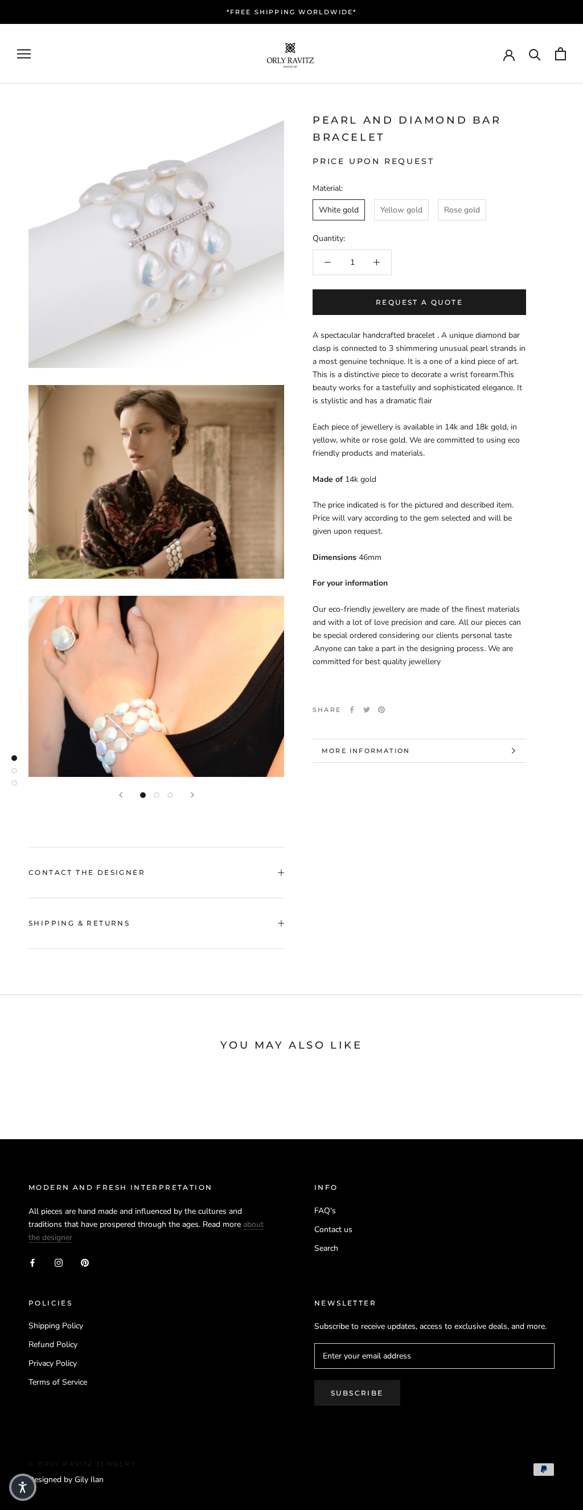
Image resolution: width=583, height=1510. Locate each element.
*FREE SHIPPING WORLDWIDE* (292, 12)
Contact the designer (86, 872)
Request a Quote (419, 302)
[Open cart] (560, 53)
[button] (22, 1487)
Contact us (333, 1229)
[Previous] (120, 794)
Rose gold (462, 209)
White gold (339, 209)
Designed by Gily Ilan (66, 1479)
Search (326, 1248)
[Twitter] (366, 709)
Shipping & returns (79, 923)
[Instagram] (59, 1261)
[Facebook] (351, 709)
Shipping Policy (55, 1325)
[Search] (535, 54)
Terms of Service (57, 1382)
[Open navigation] (24, 54)
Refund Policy (52, 1344)
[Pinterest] (381, 709)
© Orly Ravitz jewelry (82, 1464)
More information (366, 751)
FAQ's (325, 1210)
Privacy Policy (52, 1363)
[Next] (192, 794)
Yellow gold (401, 209)
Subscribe (357, 1393)
